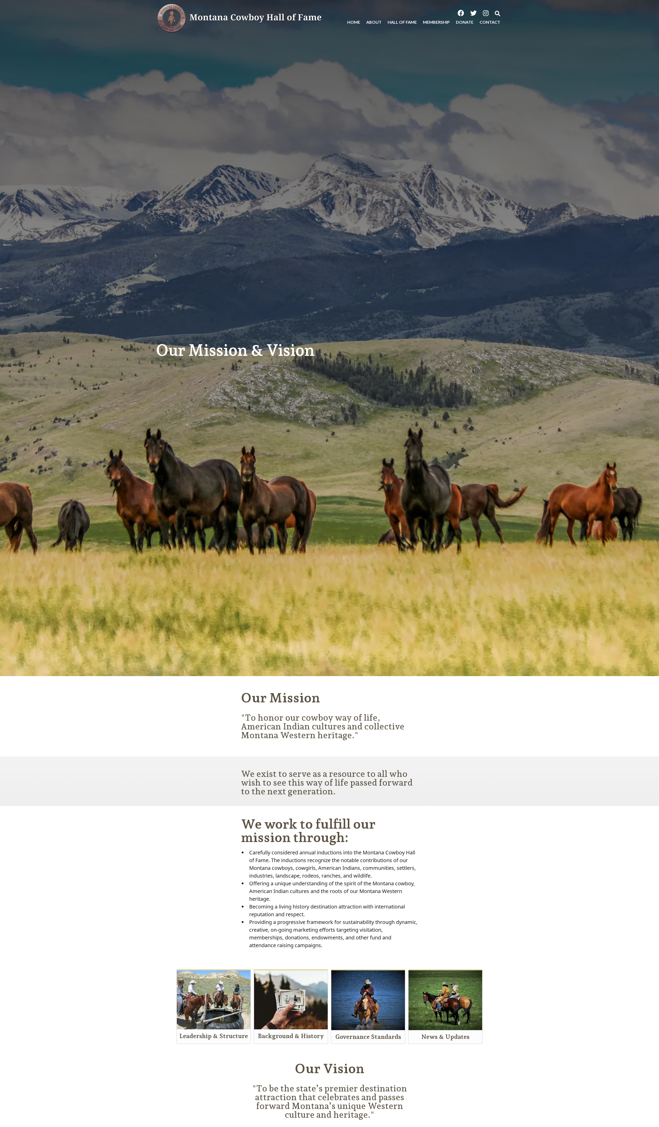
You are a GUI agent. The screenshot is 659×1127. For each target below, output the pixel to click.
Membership (436, 22)
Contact (490, 22)
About (373, 22)
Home (353, 22)
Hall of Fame (402, 22)
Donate (464, 22)
